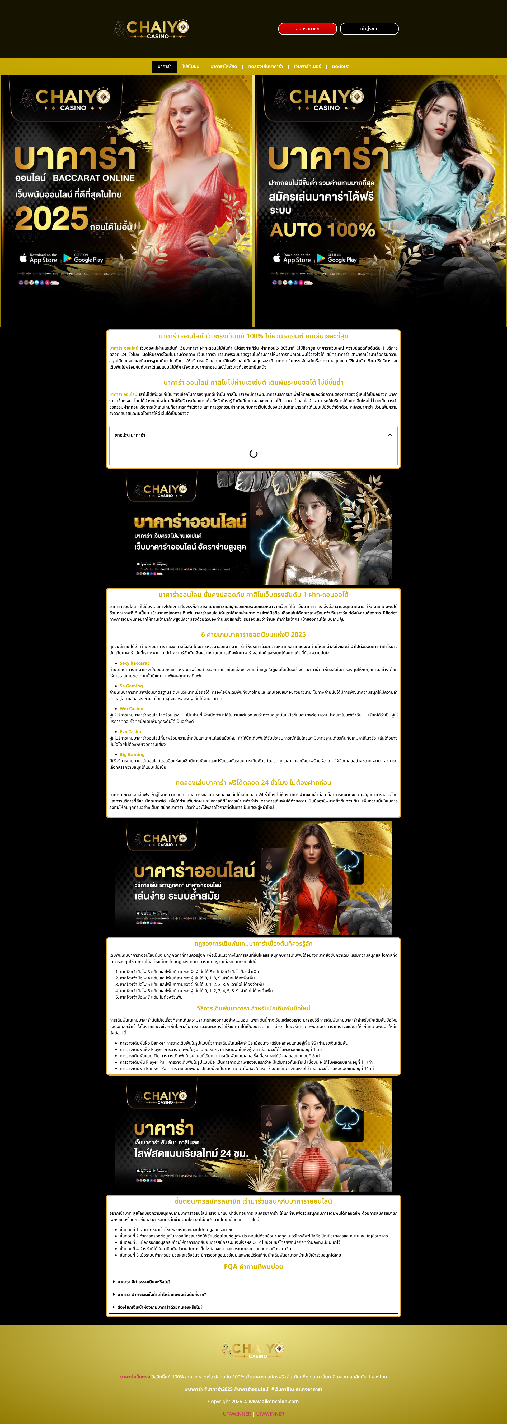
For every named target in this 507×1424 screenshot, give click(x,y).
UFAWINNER (237, 1414)
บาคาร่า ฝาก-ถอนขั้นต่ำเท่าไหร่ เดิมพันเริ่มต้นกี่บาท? (162, 1294)
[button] (307, 29)
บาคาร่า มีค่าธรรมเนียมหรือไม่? (144, 1282)
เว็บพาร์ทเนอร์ (307, 66)
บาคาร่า (164, 66)
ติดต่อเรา (341, 66)
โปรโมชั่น (190, 66)
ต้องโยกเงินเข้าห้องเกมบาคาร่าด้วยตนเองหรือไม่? (160, 1307)
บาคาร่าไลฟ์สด (223, 66)
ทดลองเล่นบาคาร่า (265, 66)
